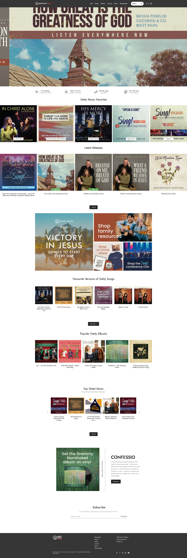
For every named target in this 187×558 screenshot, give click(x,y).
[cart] (151, 3)
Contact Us (119, 542)
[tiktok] (125, 552)
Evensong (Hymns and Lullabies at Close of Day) (70, 366)
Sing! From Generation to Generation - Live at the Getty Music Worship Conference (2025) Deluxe (18, 194)
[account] (146, 3)
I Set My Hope (111, 417)
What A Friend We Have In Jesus (131, 194)
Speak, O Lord (44, 307)
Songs (96, 4)
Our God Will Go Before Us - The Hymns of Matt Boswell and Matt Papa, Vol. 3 (93, 367)
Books (116, 4)
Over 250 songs (134, 91)
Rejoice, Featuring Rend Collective (143, 308)
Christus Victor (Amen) (103, 307)
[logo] (43, 3)
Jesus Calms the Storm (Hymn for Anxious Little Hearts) (128, 419)
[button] (180, 47)
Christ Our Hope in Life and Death (18, 139)
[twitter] (119, 552)
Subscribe (124, 516)
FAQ (91, 4)
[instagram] (122, 552)
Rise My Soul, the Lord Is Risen (76, 417)
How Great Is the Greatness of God (56, 194)
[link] (18, 123)
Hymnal (109, 4)
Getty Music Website (122, 537)
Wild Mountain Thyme (168, 194)
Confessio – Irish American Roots (46, 366)
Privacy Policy (55, 553)
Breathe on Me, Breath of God (93, 194)
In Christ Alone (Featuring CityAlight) (83, 308)
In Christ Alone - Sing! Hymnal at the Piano (141, 366)
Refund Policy (87, 552)
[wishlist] (148, 3)
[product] (18, 172)
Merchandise (123, 4)
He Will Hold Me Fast (123, 307)
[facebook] (116, 552)
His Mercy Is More (56, 139)
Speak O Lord (93, 139)
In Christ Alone (64, 307)
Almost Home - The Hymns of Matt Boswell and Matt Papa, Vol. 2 (117, 367)
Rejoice (131, 139)
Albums (103, 4)
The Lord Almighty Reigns (168, 139)
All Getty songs (103, 91)
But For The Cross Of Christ (93, 417)
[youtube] (128, 552)
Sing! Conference (121, 539)
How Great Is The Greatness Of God (59, 417)
